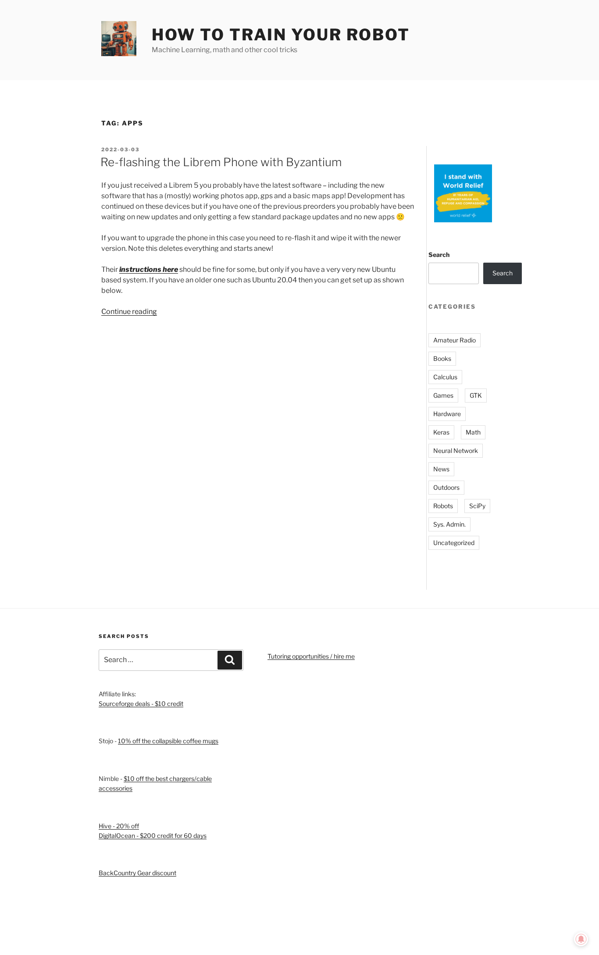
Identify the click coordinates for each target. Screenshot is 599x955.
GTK (476, 395)
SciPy (477, 506)
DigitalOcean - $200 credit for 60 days (153, 835)
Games (443, 395)
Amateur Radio (454, 340)
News (441, 469)
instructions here (148, 269)
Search (438, 254)
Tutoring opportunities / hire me (311, 656)
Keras (441, 432)
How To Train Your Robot (281, 34)
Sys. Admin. (449, 524)
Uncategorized (453, 542)
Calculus (445, 377)
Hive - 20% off (119, 826)
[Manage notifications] (581, 939)
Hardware (447, 413)
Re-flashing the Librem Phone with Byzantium (221, 162)
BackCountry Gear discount (137, 873)
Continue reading (129, 311)
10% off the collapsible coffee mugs (168, 741)
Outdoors (446, 487)
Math (473, 432)
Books (442, 358)
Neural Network (455, 450)
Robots (443, 506)
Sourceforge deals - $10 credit (141, 703)
